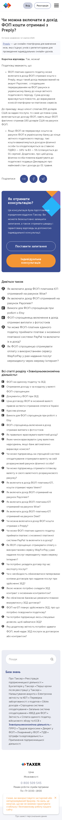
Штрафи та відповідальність (25, 736)
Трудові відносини (29, 728)
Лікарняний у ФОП (28, 732)
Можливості (31, 777)
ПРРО (12, 728)
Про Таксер (16, 678)
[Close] (55, 798)
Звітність (14, 717)
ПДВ (44, 732)
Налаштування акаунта (22, 694)
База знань (13, 672)
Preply (6, 44)
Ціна (31, 772)
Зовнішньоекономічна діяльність (29, 725)
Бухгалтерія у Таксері (21, 686)
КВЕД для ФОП (37, 713)
